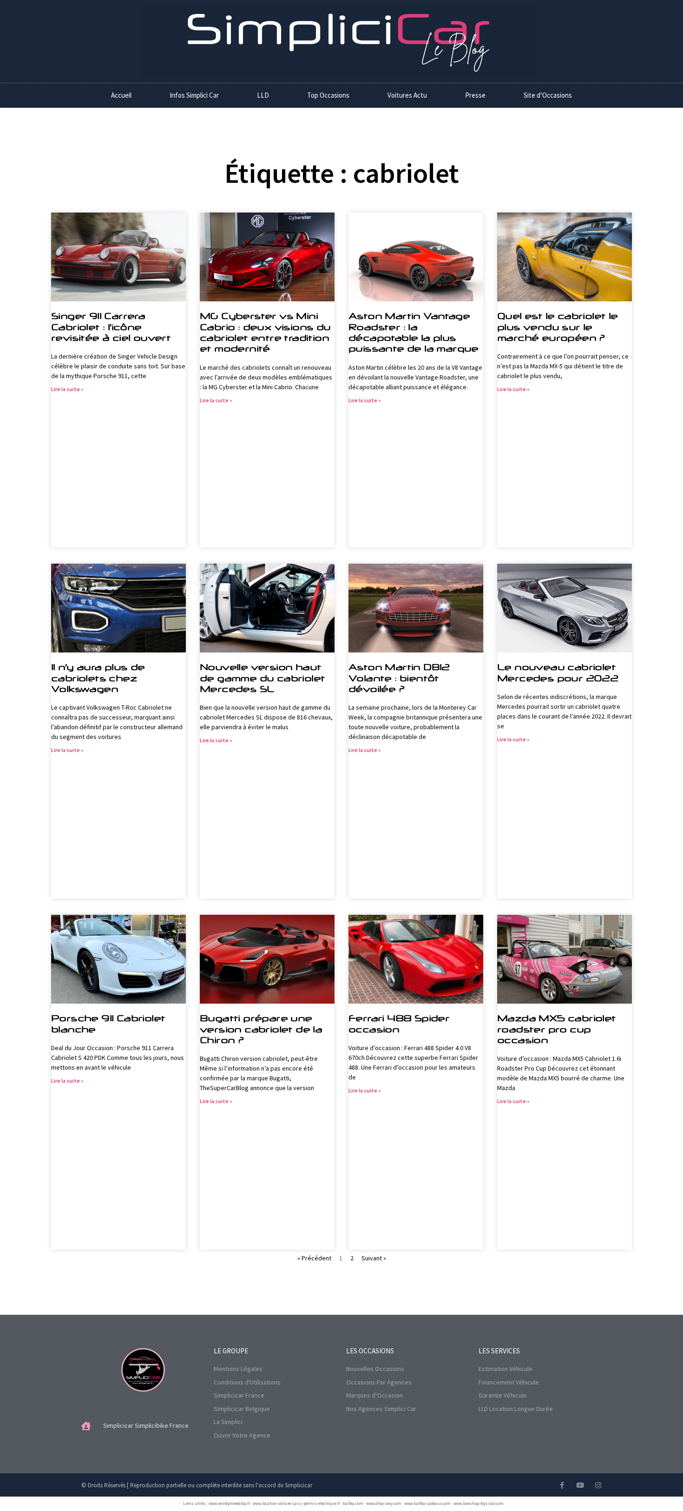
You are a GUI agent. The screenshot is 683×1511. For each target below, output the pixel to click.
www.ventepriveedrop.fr (229, 1503)
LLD (263, 95)
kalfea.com (353, 1503)
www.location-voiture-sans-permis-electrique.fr (296, 1503)
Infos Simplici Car (194, 95)
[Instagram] (598, 1485)
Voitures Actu (407, 95)
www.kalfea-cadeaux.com (427, 1503)
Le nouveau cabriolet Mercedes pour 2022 (557, 672)
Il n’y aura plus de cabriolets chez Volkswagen (98, 678)
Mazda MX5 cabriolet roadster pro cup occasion (556, 1029)
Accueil (121, 95)
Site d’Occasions (548, 95)
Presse (475, 95)
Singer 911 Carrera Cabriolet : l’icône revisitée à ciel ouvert (111, 327)
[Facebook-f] (561, 1485)
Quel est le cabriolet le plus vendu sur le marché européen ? (557, 327)
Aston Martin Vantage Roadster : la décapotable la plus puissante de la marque (413, 332)
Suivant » (373, 1258)
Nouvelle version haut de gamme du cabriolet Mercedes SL (262, 678)
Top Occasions (328, 95)
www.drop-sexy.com (383, 1503)
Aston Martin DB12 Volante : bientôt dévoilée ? (399, 678)
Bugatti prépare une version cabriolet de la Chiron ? (261, 1029)
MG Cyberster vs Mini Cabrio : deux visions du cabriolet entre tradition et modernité (265, 332)
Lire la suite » (67, 389)
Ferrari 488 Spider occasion (398, 1023)
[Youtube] (580, 1485)
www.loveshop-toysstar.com (478, 1503)
